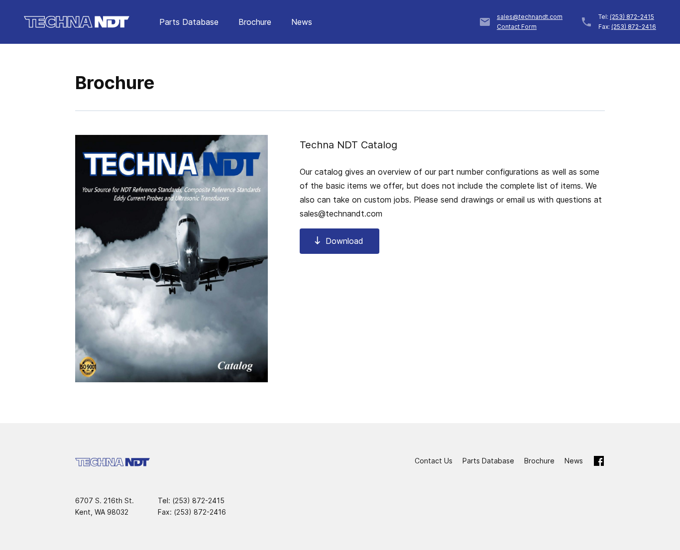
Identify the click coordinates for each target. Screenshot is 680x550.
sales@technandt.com (530, 16)
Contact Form (517, 26)
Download (344, 241)
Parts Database (189, 22)
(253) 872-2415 (632, 16)
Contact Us (434, 460)
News (301, 22)
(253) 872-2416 (633, 26)
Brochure (254, 22)
